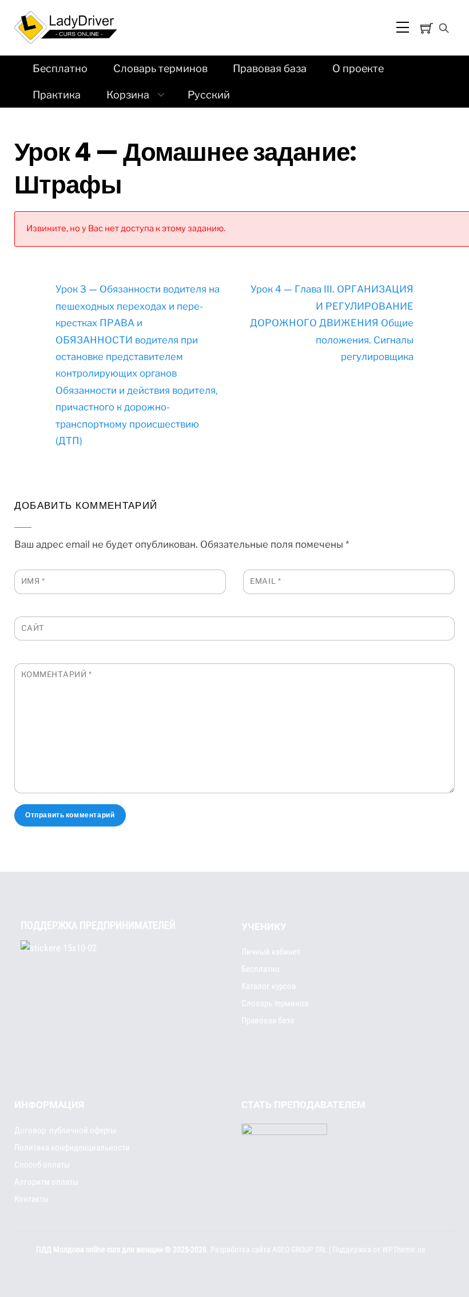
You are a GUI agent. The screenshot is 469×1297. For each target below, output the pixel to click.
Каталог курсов (268, 986)
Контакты (31, 1199)
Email (265, 581)
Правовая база (270, 68)
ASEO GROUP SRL (299, 1250)
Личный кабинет (270, 952)
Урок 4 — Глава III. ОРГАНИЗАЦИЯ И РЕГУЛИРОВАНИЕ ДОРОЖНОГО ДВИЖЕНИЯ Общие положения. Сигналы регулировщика (332, 322)
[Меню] (401, 27)
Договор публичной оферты (65, 1130)
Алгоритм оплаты (46, 1182)
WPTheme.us (403, 1250)
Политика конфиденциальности (72, 1147)
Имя (33, 581)
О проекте (358, 68)
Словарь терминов (160, 68)
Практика (57, 95)
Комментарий (56, 674)
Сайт (33, 627)
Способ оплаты (42, 1165)
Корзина (127, 95)
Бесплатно (60, 68)
